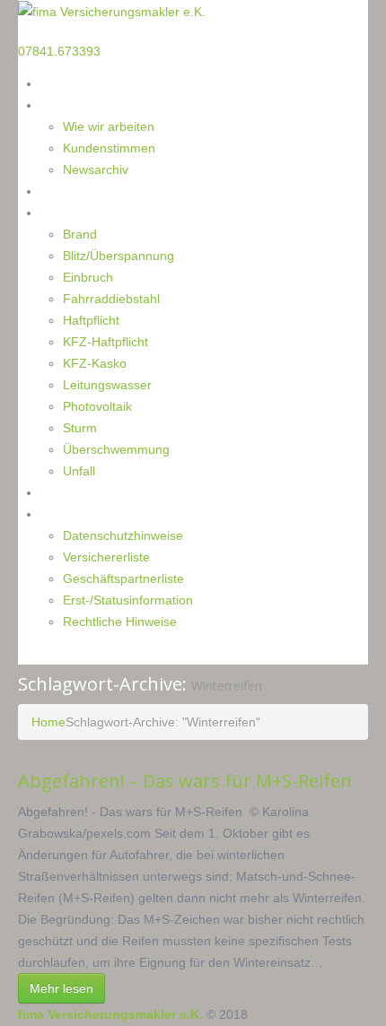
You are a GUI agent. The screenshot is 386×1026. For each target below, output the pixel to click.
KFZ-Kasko (95, 363)
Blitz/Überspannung (118, 255)
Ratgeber (66, 190)
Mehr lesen (61, 988)
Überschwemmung (116, 449)
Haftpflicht (91, 320)
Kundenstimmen (109, 148)
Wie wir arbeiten (108, 126)
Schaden (65, 212)
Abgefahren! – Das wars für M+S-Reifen (187, 781)
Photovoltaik (97, 406)
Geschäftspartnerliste (123, 578)
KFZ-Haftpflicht (105, 342)
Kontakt (63, 491)
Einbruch (88, 277)
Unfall (79, 471)
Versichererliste (106, 557)
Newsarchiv (95, 169)
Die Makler (71, 104)
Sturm (80, 428)
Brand (80, 234)
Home (58, 82)
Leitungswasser (107, 385)
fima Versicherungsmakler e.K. (110, 1014)
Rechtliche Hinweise (120, 621)
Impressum (73, 513)
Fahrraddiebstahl (111, 298)
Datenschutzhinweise (123, 535)
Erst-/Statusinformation (128, 600)
